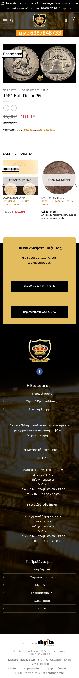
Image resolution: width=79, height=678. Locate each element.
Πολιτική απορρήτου (53, 651)
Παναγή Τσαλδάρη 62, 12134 (43, 516)
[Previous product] (14, 108)
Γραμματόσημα (42, 593)
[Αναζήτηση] (11, 20)
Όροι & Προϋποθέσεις (42, 401)
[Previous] (3, 193)
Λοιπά (42, 608)
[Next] (76, 193)
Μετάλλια (42, 585)
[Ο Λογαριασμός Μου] (66, 20)
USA (45, 89)
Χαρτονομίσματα (42, 577)
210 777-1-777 (43, 474)
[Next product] (6, 108)
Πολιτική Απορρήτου (42, 409)
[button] (5, 20)
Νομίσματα (9, 89)
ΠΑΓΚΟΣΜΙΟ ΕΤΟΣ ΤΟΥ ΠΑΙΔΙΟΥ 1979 (16, 203)
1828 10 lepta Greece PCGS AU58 (57, 203)
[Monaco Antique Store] (39, 20)
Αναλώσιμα (42, 601)
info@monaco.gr (43, 479)
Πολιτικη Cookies (40, 653)
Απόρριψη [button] (65, 8)
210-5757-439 (43, 521)
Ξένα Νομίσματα (29, 89)
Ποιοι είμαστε (42, 393)
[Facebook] (39, 371)
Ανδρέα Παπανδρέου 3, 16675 (43, 470)
